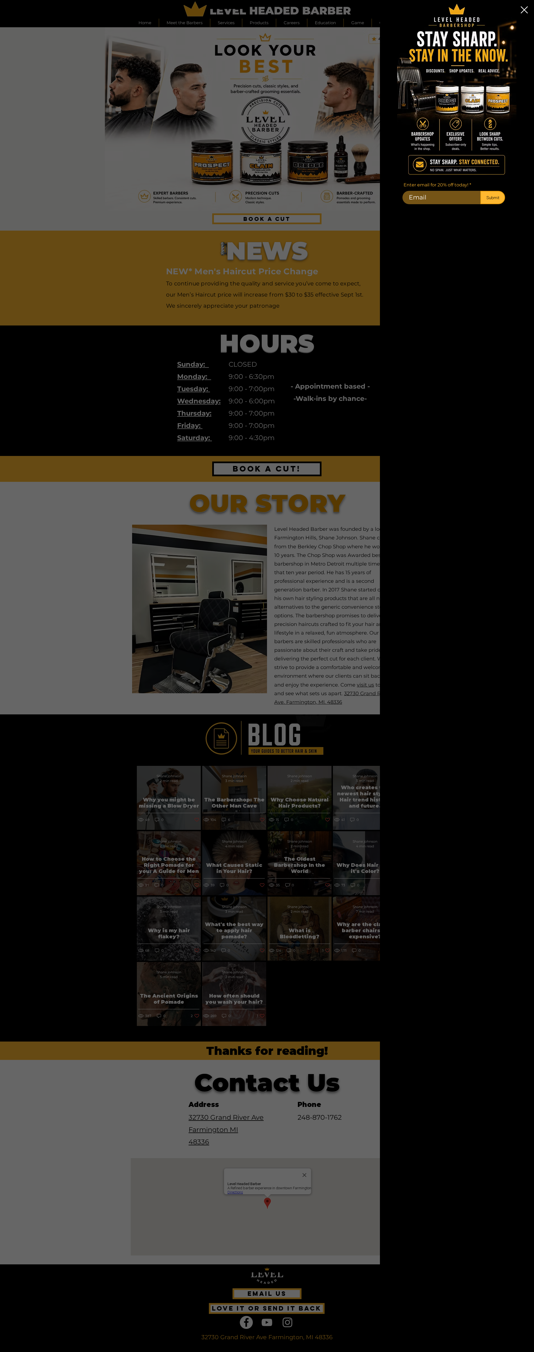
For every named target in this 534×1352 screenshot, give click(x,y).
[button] (524, 10)
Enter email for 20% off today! (436, 185)
